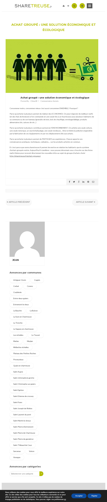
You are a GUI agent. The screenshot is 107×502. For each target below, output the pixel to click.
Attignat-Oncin (19, 280)
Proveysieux (18, 359)
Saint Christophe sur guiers (24, 384)
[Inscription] (64, 5)
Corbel (16, 286)
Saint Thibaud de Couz (22, 445)
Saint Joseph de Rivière (22, 408)
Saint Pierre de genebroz (23, 439)
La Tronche (17, 323)
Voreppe (16, 457)
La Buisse (34, 310)
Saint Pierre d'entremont (23, 427)
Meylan (30, 341)
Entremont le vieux (21, 304)
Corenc (30, 286)
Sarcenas (17, 451)
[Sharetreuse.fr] (33, 6)
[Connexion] (68, 5)
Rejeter (94, 496)
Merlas (16, 341)
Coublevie (17, 292)
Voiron (31, 451)
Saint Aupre (18, 372)
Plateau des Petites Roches (24, 353)
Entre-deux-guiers (20, 298)
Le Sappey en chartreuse (23, 329)
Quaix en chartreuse (21, 365)
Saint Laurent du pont (22, 414)
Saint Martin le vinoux (22, 421)
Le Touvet (36, 335)
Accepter (79, 496)
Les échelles (18, 335)
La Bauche (17, 310)
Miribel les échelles (21, 347)
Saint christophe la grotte (23, 378)
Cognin (37, 280)
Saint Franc (17, 402)
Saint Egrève (18, 390)
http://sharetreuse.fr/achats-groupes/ (25, 156)
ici (65, 499)
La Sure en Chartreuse (22, 317)
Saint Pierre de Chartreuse (24, 433)
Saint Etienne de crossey (23, 396)
